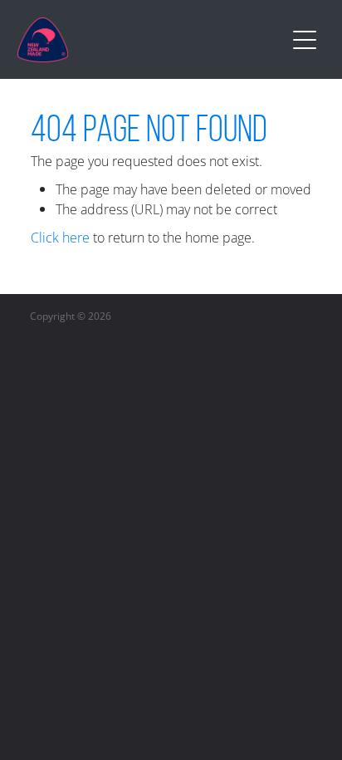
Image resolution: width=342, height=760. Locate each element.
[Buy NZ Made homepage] (151, 39)
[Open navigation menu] (305, 40)
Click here (60, 238)
